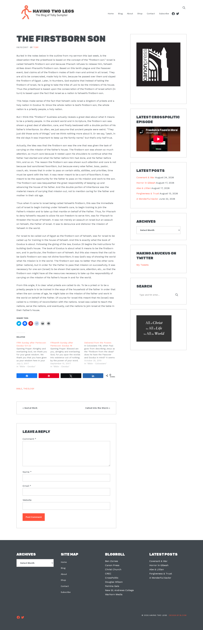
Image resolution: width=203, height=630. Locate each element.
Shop (63, 580)
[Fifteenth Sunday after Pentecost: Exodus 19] (67, 354)
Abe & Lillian (143, 188)
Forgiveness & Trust (147, 193)
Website (27, 500)
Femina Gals (112, 586)
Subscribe (66, 592)
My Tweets (142, 264)
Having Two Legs (46, 12)
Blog (63, 568)
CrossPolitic (111, 577)
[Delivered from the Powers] (101, 353)
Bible (19, 389)
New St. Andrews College (119, 590)
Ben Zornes (111, 561)
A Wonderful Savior (147, 198)
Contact (65, 586)
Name (27, 471)
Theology (28, 389)
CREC (108, 573)
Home (64, 562)
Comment (29, 438)
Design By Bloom (178, 615)
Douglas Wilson (114, 581)
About (64, 574)
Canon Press (112, 565)
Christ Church (113, 569)
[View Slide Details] (158, 65)
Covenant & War (145, 177)
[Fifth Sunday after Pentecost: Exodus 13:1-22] (33, 354)
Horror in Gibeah (145, 182)
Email (27, 485)
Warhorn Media (113, 594)
